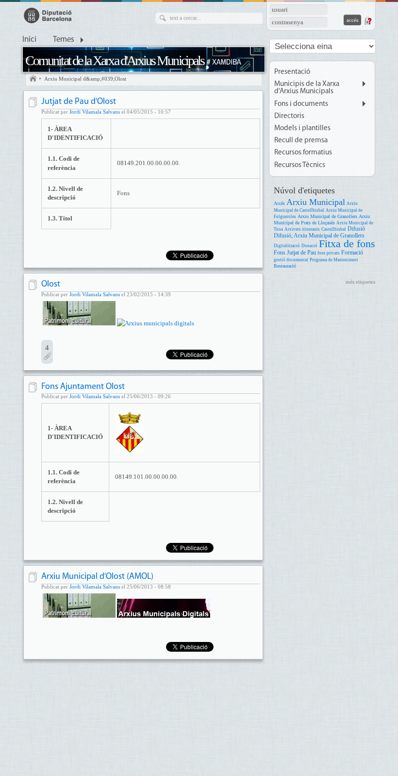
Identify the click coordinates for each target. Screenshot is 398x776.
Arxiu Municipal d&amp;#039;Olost (85, 79)
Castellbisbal (333, 229)
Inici (29, 40)
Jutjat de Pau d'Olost (78, 102)
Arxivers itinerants (302, 229)
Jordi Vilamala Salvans (94, 112)
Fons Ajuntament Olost (83, 387)
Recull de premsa (301, 140)
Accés (279, 203)
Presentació (292, 72)
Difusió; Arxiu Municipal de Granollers (319, 236)
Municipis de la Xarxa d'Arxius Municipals (306, 88)
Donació (309, 245)
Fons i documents (301, 104)
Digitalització (287, 245)
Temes (63, 40)
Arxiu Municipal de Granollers (327, 216)
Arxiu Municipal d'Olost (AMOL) (97, 577)
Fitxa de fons (347, 243)
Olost (50, 284)
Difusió (356, 229)
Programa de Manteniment (334, 259)
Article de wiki (34, 102)
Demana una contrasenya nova (367, 21)
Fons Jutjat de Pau (295, 253)
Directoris (289, 116)
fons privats (328, 253)
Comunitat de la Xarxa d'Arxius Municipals (114, 60)
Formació (352, 253)
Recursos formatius (303, 152)
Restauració (285, 266)
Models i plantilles (302, 128)
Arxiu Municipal (315, 202)
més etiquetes (360, 282)
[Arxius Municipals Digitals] (155, 323)
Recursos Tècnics (299, 165)
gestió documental (291, 259)
